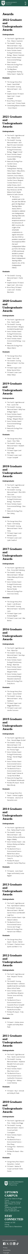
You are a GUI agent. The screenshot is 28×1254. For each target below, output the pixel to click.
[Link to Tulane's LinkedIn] (14, 1244)
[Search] (25, 2)
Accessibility (7, 1250)
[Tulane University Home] (14, 1240)
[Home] (7, 3)
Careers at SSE (10, 1222)
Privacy (5, 1248)
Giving (7, 1224)
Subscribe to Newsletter (13, 1226)
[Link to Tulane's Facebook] (11, 1244)
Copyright (6, 1253)
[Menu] (25, 4)
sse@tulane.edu (14, 1211)
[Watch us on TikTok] (17, 1244)
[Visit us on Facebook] (4, 1244)
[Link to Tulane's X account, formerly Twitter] (7, 1244)
